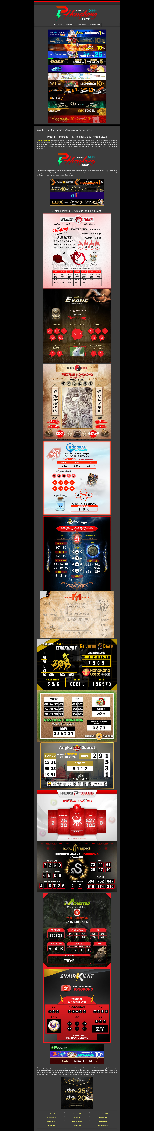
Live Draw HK (51, 1113)
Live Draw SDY (77, 1113)
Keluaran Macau (103, 1125)
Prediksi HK (58, 25)
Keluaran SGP (77, 1125)
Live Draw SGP (103, 1113)
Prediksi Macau (94, 25)
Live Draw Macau (51, 1117)
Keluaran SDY (51, 1125)
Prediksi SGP (70, 25)
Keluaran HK (103, 1121)
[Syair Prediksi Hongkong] (77, 33)
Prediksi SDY (82, 25)
